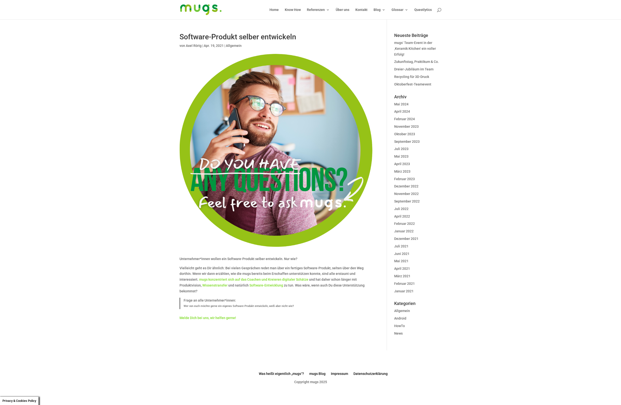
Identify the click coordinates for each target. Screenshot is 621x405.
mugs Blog (317, 374)
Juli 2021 (401, 246)
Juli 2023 (401, 149)
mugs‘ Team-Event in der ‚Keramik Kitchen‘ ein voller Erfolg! (415, 48)
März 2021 (402, 276)
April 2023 (402, 164)
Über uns (342, 10)
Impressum (339, 374)
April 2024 (402, 111)
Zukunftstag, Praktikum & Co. (416, 62)
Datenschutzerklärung (370, 374)
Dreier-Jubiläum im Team (413, 69)
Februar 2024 (404, 119)
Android (400, 318)
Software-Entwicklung (266, 285)
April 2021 (402, 268)
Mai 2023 (401, 156)
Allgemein (234, 46)
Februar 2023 (404, 179)
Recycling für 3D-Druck (411, 77)
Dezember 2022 (406, 186)
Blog (377, 10)
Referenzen (316, 10)
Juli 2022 (401, 209)
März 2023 (402, 171)
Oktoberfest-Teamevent (412, 84)
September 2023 (407, 141)
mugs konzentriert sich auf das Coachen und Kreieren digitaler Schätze (253, 279)
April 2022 (402, 216)
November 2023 (406, 126)
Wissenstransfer (215, 285)
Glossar (397, 10)
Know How (293, 10)
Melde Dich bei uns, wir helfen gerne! (208, 318)
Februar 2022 (404, 224)
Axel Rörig (194, 46)
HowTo (399, 326)
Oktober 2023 (404, 134)
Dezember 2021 (406, 239)
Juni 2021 (401, 254)
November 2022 (406, 194)
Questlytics (423, 10)
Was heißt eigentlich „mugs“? (281, 374)
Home (274, 10)
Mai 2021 (401, 261)
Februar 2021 (404, 284)
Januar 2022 (404, 231)
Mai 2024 (401, 104)
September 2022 (407, 201)
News (398, 333)
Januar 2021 (404, 291)
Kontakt (361, 10)
